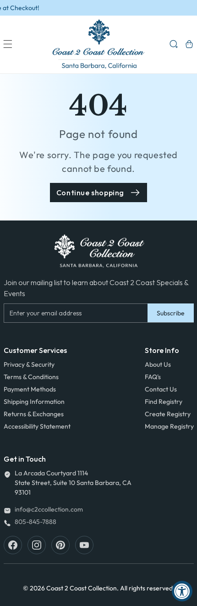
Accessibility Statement (37, 426)
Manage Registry (169, 426)
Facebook (13, 545)
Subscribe (171, 313)
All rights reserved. (147, 588)
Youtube (84, 545)
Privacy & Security (29, 364)
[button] (8, 44)
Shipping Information (34, 401)
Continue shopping (90, 192)
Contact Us (161, 389)
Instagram (36, 545)
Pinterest (60, 545)
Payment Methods (30, 389)
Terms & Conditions (31, 377)
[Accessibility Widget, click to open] (182, 591)
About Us (158, 364)
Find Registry (163, 401)
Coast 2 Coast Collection (81, 588)
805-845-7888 (35, 522)
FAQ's (153, 377)
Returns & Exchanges (34, 414)
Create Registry (168, 414)
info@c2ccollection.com (49, 509)
